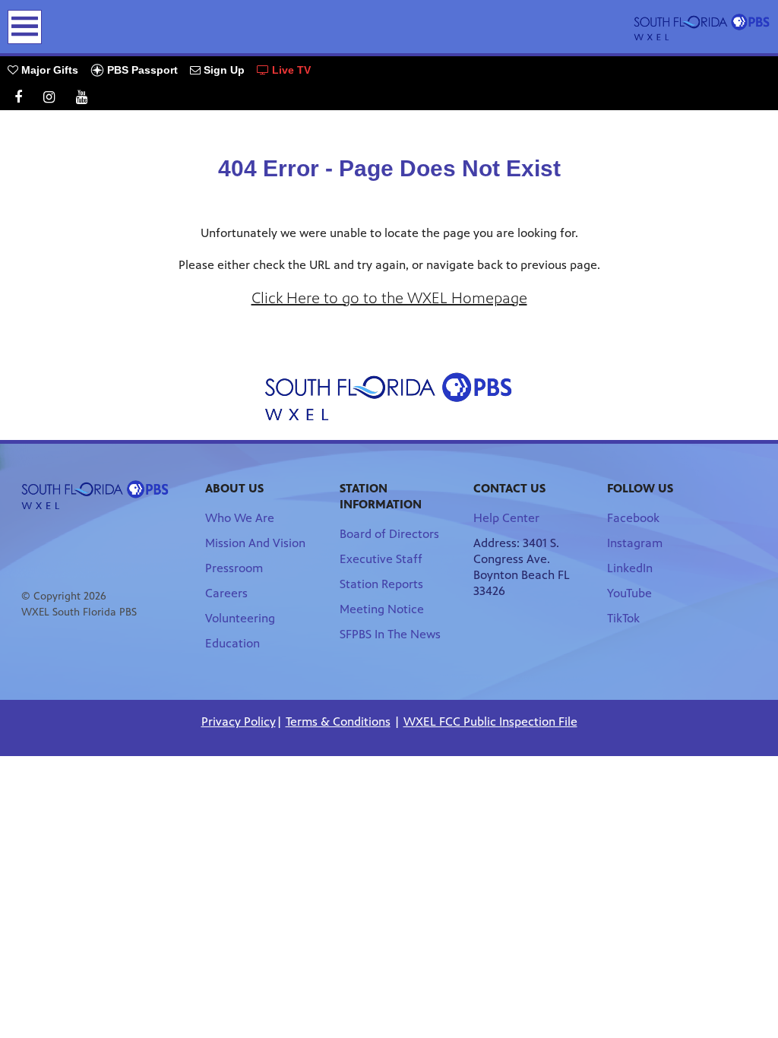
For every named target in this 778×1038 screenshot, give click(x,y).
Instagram (635, 543)
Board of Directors (389, 534)
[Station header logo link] (702, 26)
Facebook (633, 518)
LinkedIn (630, 568)
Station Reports (381, 584)
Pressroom (234, 568)
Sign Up (223, 70)
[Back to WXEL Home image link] (389, 396)
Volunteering (240, 618)
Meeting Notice (382, 609)
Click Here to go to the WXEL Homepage (389, 298)
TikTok (623, 618)
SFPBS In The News (390, 634)
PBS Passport (141, 70)
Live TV (290, 70)
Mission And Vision (255, 543)
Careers (226, 593)
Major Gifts (48, 70)
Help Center (506, 518)
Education (232, 643)
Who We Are (239, 518)
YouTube (629, 593)
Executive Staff (381, 559)
